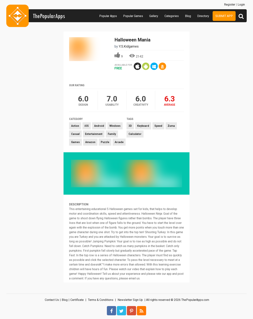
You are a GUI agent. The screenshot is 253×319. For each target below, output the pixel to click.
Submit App (224, 16)
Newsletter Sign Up (130, 300)
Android (99, 125)
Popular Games (133, 16)
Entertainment (93, 133)
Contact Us (52, 300)
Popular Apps (108, 16)
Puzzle (105, 142)
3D (130, 125)
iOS (86, 125)
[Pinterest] (131, 310)
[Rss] (141, 310)
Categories (171, 16)
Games (75, 142)
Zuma (171, 125)
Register (229, 4)
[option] (98, 173)
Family (112, 133)
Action (75, 125)
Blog (188, 16)
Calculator (135, 133)
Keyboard (143, 125)
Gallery (153, 16)
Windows (115, 125)
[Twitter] (121, 310)
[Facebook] (111, 310)
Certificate (77, 300)
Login (241, 4)
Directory (203, 16)
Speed (158, 125)
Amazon (90, 142)
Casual (75, 133)
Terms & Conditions (100, 300)
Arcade (119, 142)
